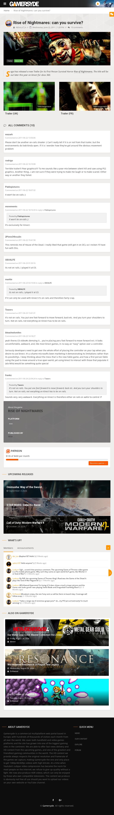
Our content (81, 739)
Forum (78, 750)
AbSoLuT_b (20, 27)
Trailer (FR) (67, 113)
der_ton (15, 556)
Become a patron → (98, 463)
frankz (8, 375)
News (77, 733)
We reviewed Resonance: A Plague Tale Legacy (33, 664)
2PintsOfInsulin (13, 236)
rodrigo (9, 160)
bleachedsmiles (13, 332)
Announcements (25, 548)
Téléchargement (44, 106)
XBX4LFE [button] (48, 283)
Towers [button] (47, 378)
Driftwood (16, 594)
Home (7, 10)
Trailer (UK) (11, 113)
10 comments (77, 27)
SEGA (10, 436)
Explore (78, 744)
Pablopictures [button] (50, 210)
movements (11, 206)
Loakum (15, 569)
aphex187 (16, 563)
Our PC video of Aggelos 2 (21, 694)
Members (8, 548)
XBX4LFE (10, 259)
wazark (9, 134)
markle (8, 279)
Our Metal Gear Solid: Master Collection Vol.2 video (35, 634)
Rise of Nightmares (83, 71)
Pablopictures (12, 187)
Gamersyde (48, 805)
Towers (9, 309)
